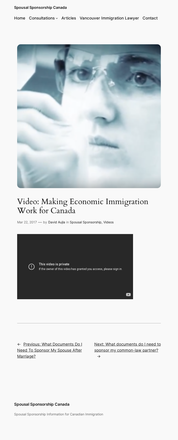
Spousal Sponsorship (86, 222)
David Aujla (56, 222)
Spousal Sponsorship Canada (40, 7)
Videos (108, 222)
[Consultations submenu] (57, 18)
